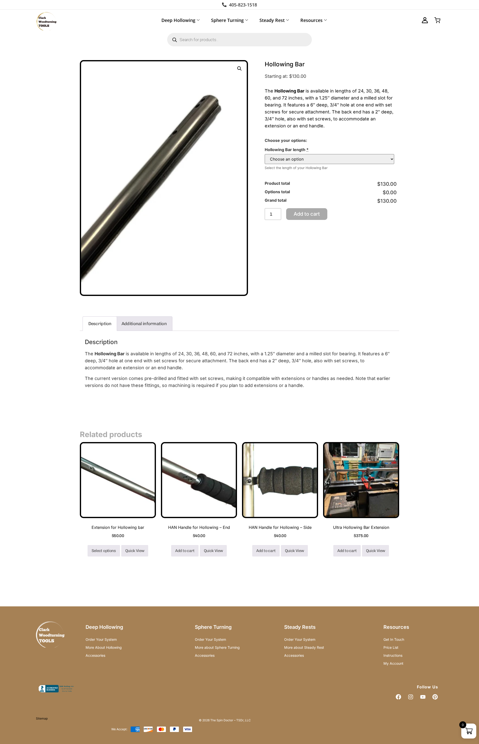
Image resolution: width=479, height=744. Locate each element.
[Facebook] (398, 696)
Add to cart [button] (185, 550)
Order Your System (101, 639)
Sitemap (42, 718)
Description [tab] (100, 323)
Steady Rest (272, 20)
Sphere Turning (227, 20)
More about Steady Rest (304, 647)
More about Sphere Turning (217, 647)
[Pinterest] (435, 696)
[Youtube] (422, 696)
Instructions (392, 655)
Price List (390, 647)
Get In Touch (393, 639)
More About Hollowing (104, 647)
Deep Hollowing (178, 20)
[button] (239, 68)
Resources (311, 20)
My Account (393, 663)
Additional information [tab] (144, 323)
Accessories (95, 655)
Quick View (134, 550)
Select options (104, 550)
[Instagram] (410, 696)
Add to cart (307, 214)
